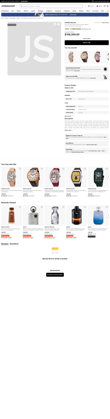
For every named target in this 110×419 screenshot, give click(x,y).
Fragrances (67, 11)
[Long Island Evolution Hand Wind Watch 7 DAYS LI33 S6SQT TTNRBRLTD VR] (106, 168)
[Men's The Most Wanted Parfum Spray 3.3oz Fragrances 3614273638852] (85, 207)
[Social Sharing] (54, 24)
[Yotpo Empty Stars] (97, 22)
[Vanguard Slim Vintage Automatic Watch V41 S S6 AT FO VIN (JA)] (85, 168)
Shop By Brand (5, 11)
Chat (103, 150)
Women (19, 11)
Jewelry (33, 11)
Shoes (88, 11)
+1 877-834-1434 (92, 150)
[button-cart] (107, 6)
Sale (108, 11)
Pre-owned (95, 11)
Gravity (18, 18)
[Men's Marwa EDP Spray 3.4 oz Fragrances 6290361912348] (63, 207)
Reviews (4, 244)
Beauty (74, 11)
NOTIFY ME (86, 42)
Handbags (40, 11)
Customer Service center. (77, 152)
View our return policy (92, 144)
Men (13, 11)
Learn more (77, 70)
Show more (68, 130)
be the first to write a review (55, 274)
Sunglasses (49, 11)
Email (99, 150)
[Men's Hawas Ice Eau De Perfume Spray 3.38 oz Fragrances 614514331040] (106, 207)
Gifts (102, 11)
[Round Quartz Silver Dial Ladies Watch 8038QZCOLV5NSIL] (41, 168)
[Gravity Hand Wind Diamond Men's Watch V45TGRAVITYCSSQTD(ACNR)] (58, 24)
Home (2, 18)
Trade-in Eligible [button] (76, 29)
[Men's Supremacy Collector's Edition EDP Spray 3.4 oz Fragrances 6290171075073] (41, 207)
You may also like (71, 48)
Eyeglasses (58, 11)
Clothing (81, 11)
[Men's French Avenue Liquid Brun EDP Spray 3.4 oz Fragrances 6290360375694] (20, 207)
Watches (26, 11)
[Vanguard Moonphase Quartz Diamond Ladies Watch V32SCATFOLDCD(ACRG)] (63, 168)
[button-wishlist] (105, 6)
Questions (14, 244)
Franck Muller (12, 18)
